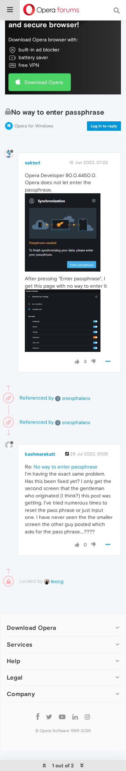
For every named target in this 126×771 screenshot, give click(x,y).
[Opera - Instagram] (87, 717)
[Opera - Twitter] (49, 717)
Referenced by (36, 398)
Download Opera (44, 82)
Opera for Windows (33, 125)
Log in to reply (104, 126)
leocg (56, 581)
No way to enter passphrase (65, 467)
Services (19, 644)
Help (13, 660)
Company (21, 693)
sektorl (32, 162)
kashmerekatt (40, 454)
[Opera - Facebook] (38, 717)
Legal (15, 677)
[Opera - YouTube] (62, 717)
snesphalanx (73, 398)
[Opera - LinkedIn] (75, 717)
